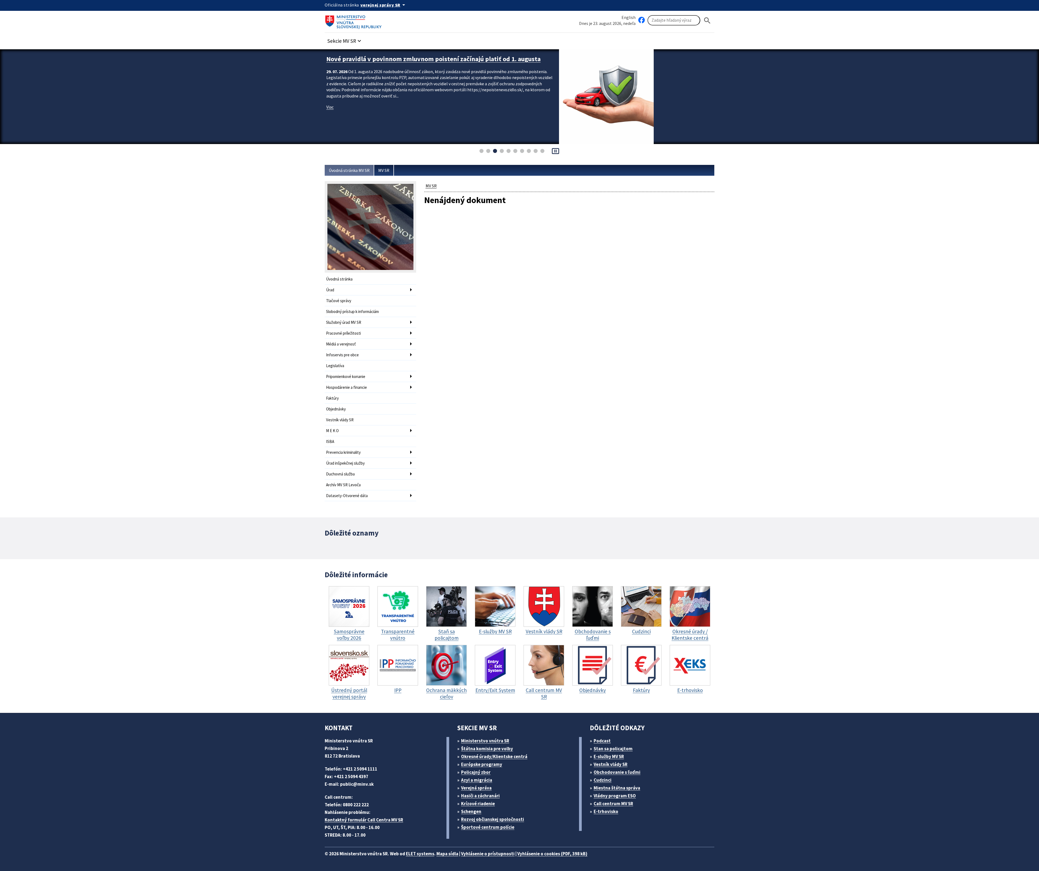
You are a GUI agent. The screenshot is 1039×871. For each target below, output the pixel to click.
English (629, 17)
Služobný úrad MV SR (343, 322)
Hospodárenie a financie (346, 387)
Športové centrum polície (487, 827)
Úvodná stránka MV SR (349, 170)
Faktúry (332, 398)
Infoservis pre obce (342, 354)
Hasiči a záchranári (480, 796)
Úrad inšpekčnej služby (345, 463)
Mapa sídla (447, 854)
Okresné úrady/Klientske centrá (494, 756)
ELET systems (420, 854)
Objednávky (336, 409)
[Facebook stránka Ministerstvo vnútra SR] (641, 20)
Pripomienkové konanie (345, 376)
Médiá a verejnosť (341, 344)
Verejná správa (476, 788)
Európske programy (481, 764)
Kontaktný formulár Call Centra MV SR (364, 820)
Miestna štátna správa (617, 788)
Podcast (602, 741)
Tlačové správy (338, 300)
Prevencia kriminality (343, 452)
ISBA (330, 441)
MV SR (383, 170)
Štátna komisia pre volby (487, 749)
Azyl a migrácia (476, 780)
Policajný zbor (476, 772)
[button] (345, 39)
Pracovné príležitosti (343, 333)
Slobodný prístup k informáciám (352, 311)
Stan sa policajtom (613, 749)
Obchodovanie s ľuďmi (617, 772)
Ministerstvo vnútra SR (485, 741)
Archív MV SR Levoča (343, 484)
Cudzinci (602, 780)
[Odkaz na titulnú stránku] (354, 20)
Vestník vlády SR (340, 419)
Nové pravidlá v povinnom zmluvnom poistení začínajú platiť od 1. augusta (433, 59)
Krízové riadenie (478, 804)
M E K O (332, 430)
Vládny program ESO (615, 796)
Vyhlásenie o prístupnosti (488, 854)
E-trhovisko (606, 811)
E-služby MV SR (609, 756)
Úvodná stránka (339, 279)
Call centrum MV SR (613, 804)
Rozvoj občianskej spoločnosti (492, 819)
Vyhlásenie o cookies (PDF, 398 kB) (552, 854)
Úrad (330, 289)
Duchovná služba (340, 474)
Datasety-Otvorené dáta (347, 495)
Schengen (471, 811)
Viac (330, 107)
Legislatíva (335, 365)
